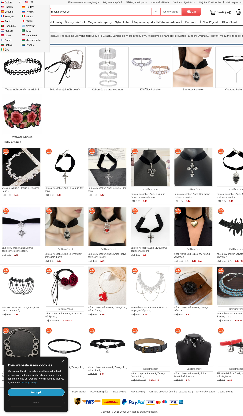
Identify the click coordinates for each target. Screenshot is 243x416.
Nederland (31, 35)
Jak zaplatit (185, 391)
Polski (8, 21)
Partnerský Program (205, 391)
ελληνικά (30, 26)
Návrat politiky (138, 391)
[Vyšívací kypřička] (22, 114)
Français (9, 16)
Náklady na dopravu (136, 2)
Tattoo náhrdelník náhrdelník (22, 89)
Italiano (29, 16)
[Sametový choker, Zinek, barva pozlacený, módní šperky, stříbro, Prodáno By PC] (21, 245)
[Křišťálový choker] (150, 67)
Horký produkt (12, 141)
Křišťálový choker (150, 89)
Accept (36, 392)
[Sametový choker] (193, 67)
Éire (7, 49)
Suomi (8, 40)
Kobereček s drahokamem (108, 89)
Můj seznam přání (112, 2)
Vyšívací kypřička (22, 136)
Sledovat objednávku (184, 2)
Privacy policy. (29, 382)
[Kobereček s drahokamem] (107, 67)
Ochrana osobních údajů (162, 391)
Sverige (30, 45)
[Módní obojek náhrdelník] (65, 67)
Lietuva (9, 45)
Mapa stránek (79, 391)
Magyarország (33, 40)
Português (10, 26)
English (9, 7)
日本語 (29, 21)
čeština (8, 2)
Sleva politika (119, 391)
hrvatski (9, 30)
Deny (36, 402)
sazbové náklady (160, 2)
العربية (29, 30)
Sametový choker (193, 89)
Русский (30, 11)
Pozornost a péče (99, 391)
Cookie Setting (225, 391)
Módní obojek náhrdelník (65, 89)
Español (9, 11)
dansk (8, 35)
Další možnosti (151, 189)
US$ (31, 2)
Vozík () (224, 12)
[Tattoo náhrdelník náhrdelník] (22, 67)
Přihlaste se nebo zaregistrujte (83, 2)
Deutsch (30, 7)
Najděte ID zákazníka (210, 2)
